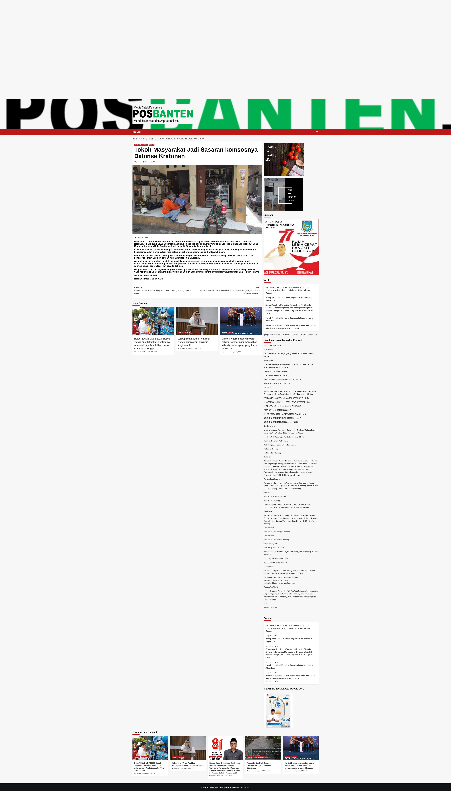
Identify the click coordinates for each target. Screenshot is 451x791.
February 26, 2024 (150, 162)
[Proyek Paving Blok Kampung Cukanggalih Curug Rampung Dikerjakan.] (263, 748)
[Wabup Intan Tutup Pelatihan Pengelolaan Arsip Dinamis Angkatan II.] (197, 321)
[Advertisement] (225, 16)
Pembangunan (259, 757)
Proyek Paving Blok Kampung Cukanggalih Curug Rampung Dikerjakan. (289, 319)
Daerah (145, 144)
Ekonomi (188, 332)
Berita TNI (138, 144)
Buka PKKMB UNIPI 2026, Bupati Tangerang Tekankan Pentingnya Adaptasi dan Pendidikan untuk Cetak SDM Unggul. (287, 290)
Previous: (162, 290)
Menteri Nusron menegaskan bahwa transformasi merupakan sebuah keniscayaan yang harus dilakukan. (290, 326)
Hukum (231, 332)
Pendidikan (144, 332)
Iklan (219, 757)
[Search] (317, 132)
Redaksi (136, 132)
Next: (230, 290)
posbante (139, 162)
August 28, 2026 (192, 348)
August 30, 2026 (148, 352)
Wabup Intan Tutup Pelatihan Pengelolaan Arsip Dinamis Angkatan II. (194, 342)
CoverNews (233, 787)
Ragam (151, 144)
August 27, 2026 (224, 775)
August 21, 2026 (236, 352)
